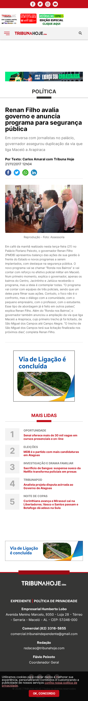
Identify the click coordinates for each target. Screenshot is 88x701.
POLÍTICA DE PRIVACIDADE (55, 601)
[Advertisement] (44, 55)
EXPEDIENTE (21, 601)
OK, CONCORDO (44, 693)
